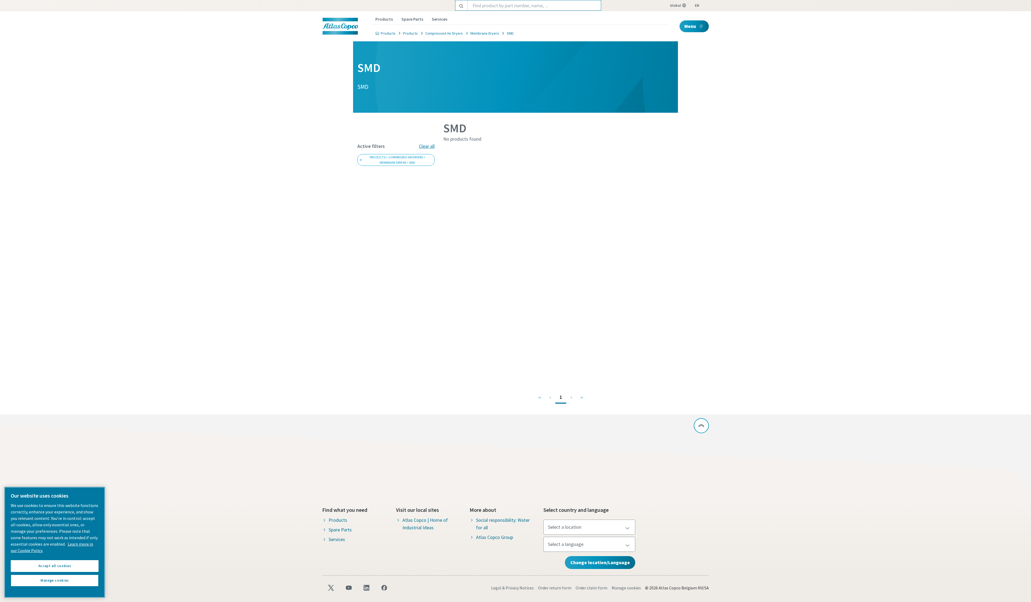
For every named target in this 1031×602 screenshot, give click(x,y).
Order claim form (591, 587)
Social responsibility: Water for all (503, 524)
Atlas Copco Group (494, 537)
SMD (510, 33)
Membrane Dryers (484, 33)
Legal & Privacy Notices (512, 587)
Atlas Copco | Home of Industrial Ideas (425, 524)
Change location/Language (600, 562)
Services (439, 19)
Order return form (554, 587)
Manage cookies (626, 587)
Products (384, 19)
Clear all (427, 146)
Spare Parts (412, 19)
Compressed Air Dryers (444, 33)
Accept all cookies (54, 566)
